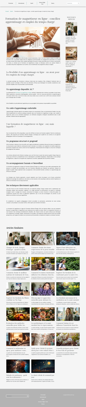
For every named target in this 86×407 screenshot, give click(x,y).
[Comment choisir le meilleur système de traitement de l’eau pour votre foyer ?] (18, 263)
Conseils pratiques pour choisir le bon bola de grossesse (67, 349)
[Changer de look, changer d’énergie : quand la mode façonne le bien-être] (71, 29)
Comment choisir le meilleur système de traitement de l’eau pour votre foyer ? (17, 275)
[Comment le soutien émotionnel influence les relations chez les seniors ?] (43, 263)
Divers (52, 3)
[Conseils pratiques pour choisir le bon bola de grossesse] (68, 339)
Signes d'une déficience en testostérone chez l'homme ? (66, 248)
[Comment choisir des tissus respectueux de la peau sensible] (43, 238)
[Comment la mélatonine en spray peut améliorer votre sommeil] (18, 339)
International (21, 3)
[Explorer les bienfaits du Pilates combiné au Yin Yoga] (18, 289)
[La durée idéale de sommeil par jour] (43, 366)
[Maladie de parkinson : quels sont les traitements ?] (18, 366)
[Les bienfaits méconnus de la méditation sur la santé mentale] (68, 289)
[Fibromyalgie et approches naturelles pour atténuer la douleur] (43, 289)
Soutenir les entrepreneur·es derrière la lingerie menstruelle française (71, 87)
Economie (11, 3)
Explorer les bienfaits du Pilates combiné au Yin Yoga (17, 299)
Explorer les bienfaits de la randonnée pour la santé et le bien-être (67, 275)
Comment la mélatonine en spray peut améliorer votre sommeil (16, 350)
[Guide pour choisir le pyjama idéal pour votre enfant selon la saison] (43, 339)
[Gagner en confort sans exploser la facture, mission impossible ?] (71, 53)
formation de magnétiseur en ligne (23, 92)
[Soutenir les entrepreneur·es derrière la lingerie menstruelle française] (71, 76)
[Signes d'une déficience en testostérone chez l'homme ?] (68, 238)
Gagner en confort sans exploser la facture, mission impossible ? (71, 64)
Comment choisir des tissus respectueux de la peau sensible (42, 248)
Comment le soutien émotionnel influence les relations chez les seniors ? (42, 275)
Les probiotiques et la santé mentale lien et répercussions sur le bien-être (42, 325)
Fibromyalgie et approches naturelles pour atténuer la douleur (41, 300)
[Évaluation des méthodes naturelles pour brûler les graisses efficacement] (18, 314)
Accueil (7, 11)
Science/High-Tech (42, 3)
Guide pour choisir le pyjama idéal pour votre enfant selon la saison (42, 350)
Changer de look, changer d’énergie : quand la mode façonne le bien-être (71, 40)
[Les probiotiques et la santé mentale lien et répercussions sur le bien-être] (43, 314)
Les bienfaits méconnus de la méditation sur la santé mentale (67, 299)
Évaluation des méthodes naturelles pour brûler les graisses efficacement (15, 325)
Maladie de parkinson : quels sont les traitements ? (16, 376)
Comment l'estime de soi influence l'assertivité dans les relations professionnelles (67, 325)
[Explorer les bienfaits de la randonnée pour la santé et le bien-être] (68, 263)
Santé (31, 3)
